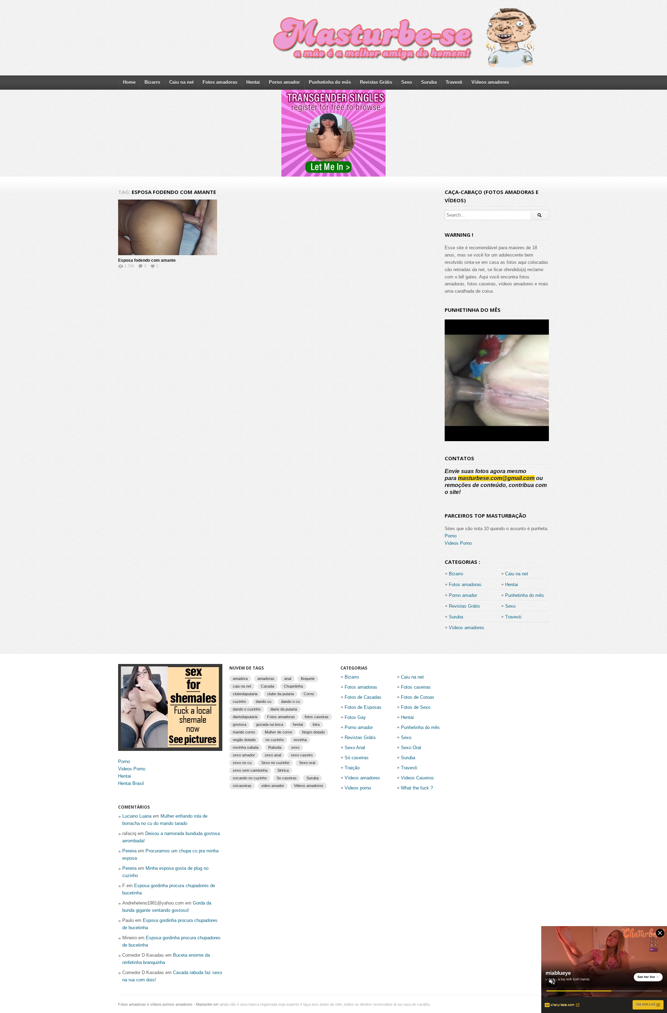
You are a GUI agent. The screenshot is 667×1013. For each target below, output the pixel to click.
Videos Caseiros (417, 777)
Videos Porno (458, 543)
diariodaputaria (245, 717)
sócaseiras (242, 786)
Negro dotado (313, 732)
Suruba (429, 82)
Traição (352, 767)
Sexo (406, 82)
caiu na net (242, 686)
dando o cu (290, 701)
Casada (267, 686)
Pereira (129, 850)
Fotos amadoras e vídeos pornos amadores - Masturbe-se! (168, 1004)
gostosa (239, 724)
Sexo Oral (411, 747)
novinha (300, 740)
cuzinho (239, 701)
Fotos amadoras (220, 82)
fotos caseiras (317, 717)
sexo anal (273, 755)
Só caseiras (357, 757)
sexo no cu (242, 763)
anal (287, 678)
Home (129, 82)
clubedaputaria (245, 694)
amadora (240, 678)
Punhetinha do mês (330, 82)
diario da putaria (283, 709)
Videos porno (358, 788)
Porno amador (284, 82)
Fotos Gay (355, 717)
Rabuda (274, 747)
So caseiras (287, 778)
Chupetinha (293, 686)
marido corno (244, 732)
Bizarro (152, 82)
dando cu (263, 701)
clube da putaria (280, 694)
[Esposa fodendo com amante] (167, 227)
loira (316, 724)
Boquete (308, 678)
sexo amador (244, 755)
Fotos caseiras (416, 687)
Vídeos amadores (490, 82)
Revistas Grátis (376, 82)
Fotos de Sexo (415, 707)
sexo (295, 747)
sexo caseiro (302, 755)
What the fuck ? (417, 788)
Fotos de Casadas (363, 697)
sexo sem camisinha (250, 770)
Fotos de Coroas (417, 697)
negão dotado (244, 740)
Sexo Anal (355, 747)
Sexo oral (307, 763)
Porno (450, 535)
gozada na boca (269, 724)
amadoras (265, 678)
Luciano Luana (136, 816)
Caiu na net (181, 82)
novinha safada (245, 747)
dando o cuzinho (247, 709)
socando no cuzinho (250, 778)
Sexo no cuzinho (275, 763)
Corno (309, 694)
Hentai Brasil (131, 783)
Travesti (454, 82)
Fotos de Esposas (363, 707)
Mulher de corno (278, 732)
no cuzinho (274, 740)
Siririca (283, 770)
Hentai (253, 82)
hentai (298, 724)
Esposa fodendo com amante (147, 260)
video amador (272, 786)
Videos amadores (308, 786)
